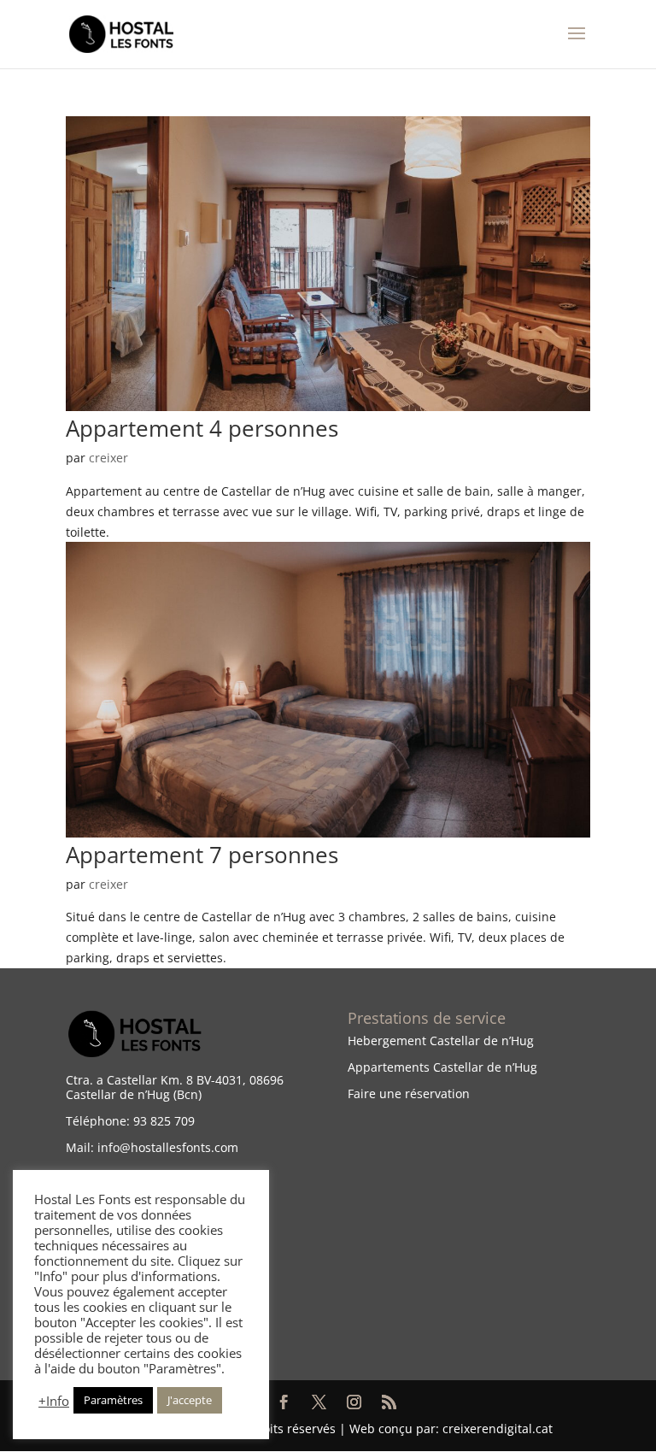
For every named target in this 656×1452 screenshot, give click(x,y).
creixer (108, 458)
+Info (53, 1400)
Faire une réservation (409, 1093)
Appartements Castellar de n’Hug (442, 1067)
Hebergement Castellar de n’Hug (441, 1040)
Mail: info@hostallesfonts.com (152, 1147)
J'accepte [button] (189, 1400)
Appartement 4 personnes (202, 428)
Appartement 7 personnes (202, 854)
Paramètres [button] (113, 1400)
